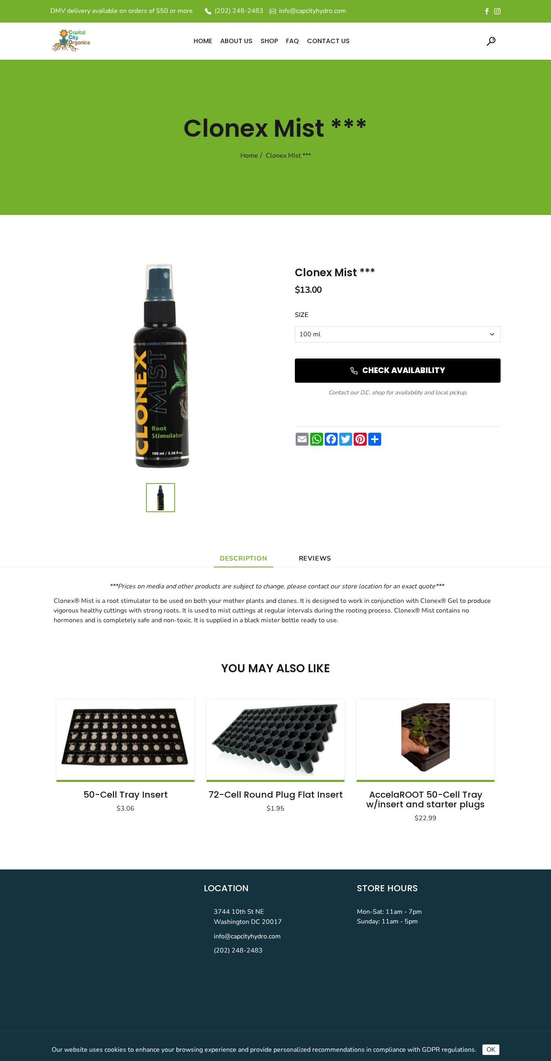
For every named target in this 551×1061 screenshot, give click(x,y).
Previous (83, 758)
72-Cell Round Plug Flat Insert (276, 794)
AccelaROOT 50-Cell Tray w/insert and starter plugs (425, 799)
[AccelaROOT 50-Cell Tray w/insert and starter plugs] (426, 739)
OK (490, 1049)
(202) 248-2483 (238, 950)
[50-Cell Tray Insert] (125, 739)
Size (301, 315)
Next (468, 758)
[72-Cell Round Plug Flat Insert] (275, 739)
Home (249, 155)
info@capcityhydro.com (247, 936)
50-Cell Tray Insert (125, 794)
